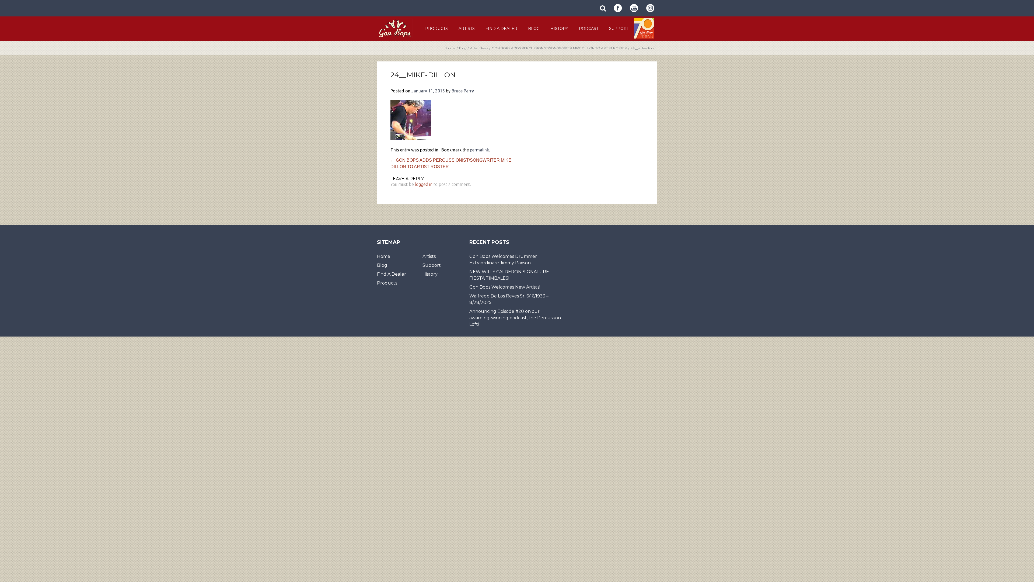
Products (436, 28)
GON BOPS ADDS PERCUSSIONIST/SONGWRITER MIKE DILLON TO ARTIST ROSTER (559, 48)
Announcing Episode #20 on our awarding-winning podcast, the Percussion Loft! (515, 318)
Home (450, 48)
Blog (534, 28)
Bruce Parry (463, 90)
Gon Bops (395, 28)
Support (619, 28)
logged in (423, 184)
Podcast (588, 28)
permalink (479, 149)
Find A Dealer (501, 28)
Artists (467, 28)
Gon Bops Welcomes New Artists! (504, 287)
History (559, 28)
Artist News (479, 48)
